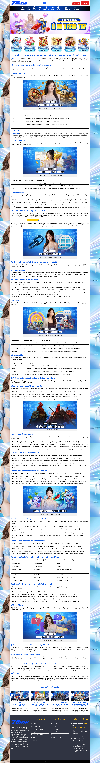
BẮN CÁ (40, 9)
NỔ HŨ (34, 9)
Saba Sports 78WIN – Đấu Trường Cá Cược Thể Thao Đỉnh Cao (60, 704)
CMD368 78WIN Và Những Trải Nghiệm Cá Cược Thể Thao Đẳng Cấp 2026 (80, 704)
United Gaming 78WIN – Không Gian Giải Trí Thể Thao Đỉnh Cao (40, 704)
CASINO (28, 9)
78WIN (23, 9)
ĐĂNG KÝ (76, 3)
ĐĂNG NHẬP (85, 3)
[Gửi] (44, 3)
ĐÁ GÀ (53, 9)
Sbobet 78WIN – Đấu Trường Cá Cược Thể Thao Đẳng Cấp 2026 (20, 704)
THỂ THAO (46, 9)
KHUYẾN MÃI (65, 9)
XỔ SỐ (58, 9)
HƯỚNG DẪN (75, 9)
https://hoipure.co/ (79, 727)
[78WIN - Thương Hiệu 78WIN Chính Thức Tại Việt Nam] (19, 3)
